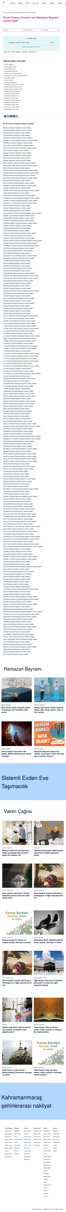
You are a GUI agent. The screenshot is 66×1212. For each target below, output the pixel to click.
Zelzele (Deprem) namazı (46, 1193)
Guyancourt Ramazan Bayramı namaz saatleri (18, 308)
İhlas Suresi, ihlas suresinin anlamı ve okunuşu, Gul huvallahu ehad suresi (15, 709)
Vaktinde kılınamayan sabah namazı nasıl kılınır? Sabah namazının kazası (48, 852)
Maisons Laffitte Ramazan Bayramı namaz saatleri (19, 396)
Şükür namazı (47, 1134)
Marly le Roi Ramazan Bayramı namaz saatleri (18, 406)
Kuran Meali (56, 1134)
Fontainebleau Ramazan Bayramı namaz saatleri (19, 273)
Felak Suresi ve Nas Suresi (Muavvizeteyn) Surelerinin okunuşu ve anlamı (17, 1072)
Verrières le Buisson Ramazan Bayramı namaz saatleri (20, 599)
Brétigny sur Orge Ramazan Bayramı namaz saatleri (20, 185)
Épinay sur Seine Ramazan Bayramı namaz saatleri (19, 647)
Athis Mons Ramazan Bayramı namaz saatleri (18, 143)
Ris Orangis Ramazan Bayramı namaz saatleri (18, 506)
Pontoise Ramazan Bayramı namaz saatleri (17, 499)
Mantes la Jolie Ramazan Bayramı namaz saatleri (19, 401)
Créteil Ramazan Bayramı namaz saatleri (16, 253)
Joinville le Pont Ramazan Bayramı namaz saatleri (19, 321)
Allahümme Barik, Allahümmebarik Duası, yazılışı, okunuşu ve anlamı (48, 941)
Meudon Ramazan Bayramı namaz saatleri (17, 418)
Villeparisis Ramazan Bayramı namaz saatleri (17, 619)
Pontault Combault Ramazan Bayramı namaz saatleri (20, 496)
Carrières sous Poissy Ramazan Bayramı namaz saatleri (21, 190)
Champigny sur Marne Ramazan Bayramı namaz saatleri (21, 198)
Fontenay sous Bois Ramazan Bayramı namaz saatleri (20, 278)
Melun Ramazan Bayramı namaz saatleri (16, 416)
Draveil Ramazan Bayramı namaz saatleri (16, 266)
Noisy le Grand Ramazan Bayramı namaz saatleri (19, 466)
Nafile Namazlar (6, 749)
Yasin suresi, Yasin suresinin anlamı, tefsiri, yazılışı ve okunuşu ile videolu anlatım (48, 1029)
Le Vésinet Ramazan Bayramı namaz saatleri (17, 363)
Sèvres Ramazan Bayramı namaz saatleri (16, 576)
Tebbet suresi (27, 1151)
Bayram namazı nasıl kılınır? (31, 47)
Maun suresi (27, 1139)
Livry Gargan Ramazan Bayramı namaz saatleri (18, 386)
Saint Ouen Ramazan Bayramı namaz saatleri (18, 541)
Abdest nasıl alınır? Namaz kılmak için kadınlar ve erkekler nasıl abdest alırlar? (16, 1029)
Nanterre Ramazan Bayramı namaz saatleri (17, 451)
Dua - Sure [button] (36, 3)
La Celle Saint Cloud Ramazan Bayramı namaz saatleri (21, 328)
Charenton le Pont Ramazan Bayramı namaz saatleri (20, 203)
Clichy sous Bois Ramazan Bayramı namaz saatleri (19, 233)
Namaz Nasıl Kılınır (40, 978)
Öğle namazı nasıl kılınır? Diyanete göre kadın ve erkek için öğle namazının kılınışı (48, 982)
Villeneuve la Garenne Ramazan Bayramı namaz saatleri (21, 614)
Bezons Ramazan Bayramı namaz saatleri (16, 158)
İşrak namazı (47, 1136)
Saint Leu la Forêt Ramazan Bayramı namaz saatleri (20, 531)
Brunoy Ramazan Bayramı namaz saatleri (16, 180)
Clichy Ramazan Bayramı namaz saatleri (16, 230)
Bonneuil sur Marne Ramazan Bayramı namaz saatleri (20, 170)
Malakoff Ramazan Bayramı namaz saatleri (17, 398)
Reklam (55, 1148)
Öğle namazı (37, 1134)
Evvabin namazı (48, 1156)
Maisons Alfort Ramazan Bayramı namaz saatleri (19, 393)
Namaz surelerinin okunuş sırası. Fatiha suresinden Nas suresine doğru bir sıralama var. (16, 852)
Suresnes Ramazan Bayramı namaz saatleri (17, 574)
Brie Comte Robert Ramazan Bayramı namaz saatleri (20, 178)
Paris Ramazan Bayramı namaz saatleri (16, 486)
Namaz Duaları (38, 937)
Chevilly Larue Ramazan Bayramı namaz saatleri (19, 215)
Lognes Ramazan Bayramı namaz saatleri (16, 388)
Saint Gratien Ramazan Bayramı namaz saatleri (18, 529)
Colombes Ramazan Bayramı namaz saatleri (17, 235)
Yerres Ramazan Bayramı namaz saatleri (16, 642)
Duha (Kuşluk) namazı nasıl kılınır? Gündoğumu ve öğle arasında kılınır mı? (48, 895)
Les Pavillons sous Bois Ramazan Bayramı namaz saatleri (22, 373)
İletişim (55, 1151)
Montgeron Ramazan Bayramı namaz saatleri (17, 434)
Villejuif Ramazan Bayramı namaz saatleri (16, 607)
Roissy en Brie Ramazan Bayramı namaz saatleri (19, 509)
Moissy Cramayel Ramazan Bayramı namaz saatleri (20, 424)
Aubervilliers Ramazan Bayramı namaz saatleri (18, 145)
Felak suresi (27, 1156)
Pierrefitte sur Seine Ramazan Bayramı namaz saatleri (20, 489)
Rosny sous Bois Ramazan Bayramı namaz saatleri (19, 514)
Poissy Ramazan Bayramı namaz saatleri (16, 494)
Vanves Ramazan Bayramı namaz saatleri (16, 591)
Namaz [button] (44, 3)
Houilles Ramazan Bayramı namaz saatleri (17, 313)
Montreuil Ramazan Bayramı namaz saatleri (17, 444)
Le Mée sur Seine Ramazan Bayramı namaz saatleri (20, 348)
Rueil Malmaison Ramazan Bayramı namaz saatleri (19, 516)
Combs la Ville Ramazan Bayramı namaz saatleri (19, 238)
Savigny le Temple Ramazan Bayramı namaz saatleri (20, 556)
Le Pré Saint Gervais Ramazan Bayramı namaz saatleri (21, 361)
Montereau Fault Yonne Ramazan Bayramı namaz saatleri (21, 426)
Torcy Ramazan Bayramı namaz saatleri (16, 584)
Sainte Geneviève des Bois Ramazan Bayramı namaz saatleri (23, 546)
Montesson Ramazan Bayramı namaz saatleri (18, 428)
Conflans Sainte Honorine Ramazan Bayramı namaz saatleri (22, 240)
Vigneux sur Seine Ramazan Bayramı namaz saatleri (20, 604)
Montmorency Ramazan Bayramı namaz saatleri (18, 441)
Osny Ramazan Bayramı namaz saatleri (16, 476)
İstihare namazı (47, 1139)
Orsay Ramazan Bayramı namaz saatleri (16, 474)
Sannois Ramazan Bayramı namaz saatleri (17, 549)
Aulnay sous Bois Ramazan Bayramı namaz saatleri (20, 148)
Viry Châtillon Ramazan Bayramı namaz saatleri (18, 634)
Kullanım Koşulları (36, 1209)
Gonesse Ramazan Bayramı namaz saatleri (17, 301)
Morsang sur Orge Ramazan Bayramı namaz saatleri (20, 449)
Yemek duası (8, 1156)
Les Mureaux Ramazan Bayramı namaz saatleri (18, 371)
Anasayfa (12, 3)
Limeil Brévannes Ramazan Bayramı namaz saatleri (20, 383)
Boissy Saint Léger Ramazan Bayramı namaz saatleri (20, 165)
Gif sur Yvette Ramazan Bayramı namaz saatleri (18, 298)
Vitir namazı (37, 1145)
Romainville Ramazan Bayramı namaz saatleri (18, 511)
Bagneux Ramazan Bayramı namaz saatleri (17, 153)
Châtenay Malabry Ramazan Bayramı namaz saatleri (20, 223)
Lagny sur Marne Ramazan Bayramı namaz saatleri (19, 338)
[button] (12, 3)
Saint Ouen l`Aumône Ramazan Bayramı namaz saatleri (21, 544)
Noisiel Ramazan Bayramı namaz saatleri (16, 464)
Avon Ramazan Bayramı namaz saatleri (16, 150)
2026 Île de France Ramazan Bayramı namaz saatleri (19, 12)
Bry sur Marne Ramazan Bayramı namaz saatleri (19, 183)
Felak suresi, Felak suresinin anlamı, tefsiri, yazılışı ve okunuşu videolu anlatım (48, 1072)
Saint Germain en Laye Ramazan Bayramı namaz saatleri (21, 526)
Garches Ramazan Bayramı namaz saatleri (17, 288)
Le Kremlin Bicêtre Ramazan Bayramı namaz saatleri (20, 346)
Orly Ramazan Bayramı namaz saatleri (15, 471)
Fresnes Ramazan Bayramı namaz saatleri (17, 283)
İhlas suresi (27, 1154)
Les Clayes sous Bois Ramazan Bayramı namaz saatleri (21, 366)
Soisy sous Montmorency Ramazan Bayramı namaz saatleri (22, 566)
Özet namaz (17, 1145)
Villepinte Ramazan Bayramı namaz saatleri (17, 622)
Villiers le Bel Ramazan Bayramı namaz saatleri (18, 624)
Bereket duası (8, 1154)
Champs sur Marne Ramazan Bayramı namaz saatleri (20, 200)
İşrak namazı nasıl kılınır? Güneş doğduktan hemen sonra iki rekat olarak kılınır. (15, 895)
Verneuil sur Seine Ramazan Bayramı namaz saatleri (20, 597)
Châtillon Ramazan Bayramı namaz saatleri (17, 225)
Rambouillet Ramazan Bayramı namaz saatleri (18, 504)
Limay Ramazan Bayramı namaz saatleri (16, 381)
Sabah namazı (37, 1131)
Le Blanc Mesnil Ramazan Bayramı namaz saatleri (19, 341)
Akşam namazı (37, 1139)
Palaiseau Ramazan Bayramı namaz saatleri (17, 481)
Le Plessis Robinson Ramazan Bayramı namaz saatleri (21, 356)
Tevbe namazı (47, 1159)
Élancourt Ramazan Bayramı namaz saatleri (17, 644)
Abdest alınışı (8, 1131)
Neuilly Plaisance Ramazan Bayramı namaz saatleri (19, 454)
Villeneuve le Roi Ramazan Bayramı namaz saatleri (19, 617)
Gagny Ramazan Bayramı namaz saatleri (16, 286)
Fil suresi (26, 1134)
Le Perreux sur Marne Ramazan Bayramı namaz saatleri (21, 353)
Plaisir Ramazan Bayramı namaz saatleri (16, 491)
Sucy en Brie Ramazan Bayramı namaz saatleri (18, 571)
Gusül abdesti (8, 1134)
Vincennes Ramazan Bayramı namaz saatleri (17, 629)
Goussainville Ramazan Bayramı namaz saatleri (18, 303)
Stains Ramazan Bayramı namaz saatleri (16, 569)
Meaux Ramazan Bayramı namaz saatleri (16, 413)
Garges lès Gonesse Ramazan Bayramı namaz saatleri (21, 291)
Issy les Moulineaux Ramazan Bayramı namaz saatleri (20, 316)
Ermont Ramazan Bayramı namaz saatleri (16, 271)
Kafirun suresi (27, 1145)
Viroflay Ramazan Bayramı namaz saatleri (16, 632)
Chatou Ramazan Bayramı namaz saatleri (16, 205)
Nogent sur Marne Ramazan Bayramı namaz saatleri (20, 461)
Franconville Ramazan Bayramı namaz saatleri (18, 281)
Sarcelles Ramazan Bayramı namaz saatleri (17, 551)
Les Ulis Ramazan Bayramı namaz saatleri (17, 376)
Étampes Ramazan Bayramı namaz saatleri (17, 652)
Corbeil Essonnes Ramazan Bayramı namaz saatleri (20, 243)
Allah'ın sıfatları (8, 1148)
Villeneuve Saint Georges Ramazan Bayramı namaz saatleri (22, 612)
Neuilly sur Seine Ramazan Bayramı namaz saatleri (19, 459)
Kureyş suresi (27, 1136)
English (55, 1145)
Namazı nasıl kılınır (39, 705)
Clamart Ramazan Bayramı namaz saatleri (17, 228)
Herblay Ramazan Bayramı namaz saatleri (16, 311)
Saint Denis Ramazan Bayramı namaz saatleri (18, 524)
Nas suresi (26, 1159)
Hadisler (51, 3)
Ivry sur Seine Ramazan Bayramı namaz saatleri (18, 318)
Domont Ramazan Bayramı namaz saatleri (17, 261)
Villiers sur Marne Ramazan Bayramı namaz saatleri (20, 627)
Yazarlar (37, 848)
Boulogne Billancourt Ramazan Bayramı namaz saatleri (21, 173)
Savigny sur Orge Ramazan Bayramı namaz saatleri (20, 559)
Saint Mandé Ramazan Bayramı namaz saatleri (18, 534)
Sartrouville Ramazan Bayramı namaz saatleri (18, 554)
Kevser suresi (27, 1142)
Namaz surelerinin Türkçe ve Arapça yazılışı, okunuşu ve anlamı (16, 941)
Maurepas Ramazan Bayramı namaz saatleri (17, 411)
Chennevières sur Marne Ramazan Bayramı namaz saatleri (22, 213)
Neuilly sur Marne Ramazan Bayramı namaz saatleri (20, 456)
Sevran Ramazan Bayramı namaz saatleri (16, 564)
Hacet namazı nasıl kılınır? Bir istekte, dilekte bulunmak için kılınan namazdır (16, 753)
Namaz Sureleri (5, 705)
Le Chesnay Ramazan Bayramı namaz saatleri (18, 343)
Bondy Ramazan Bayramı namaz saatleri (16, 168)
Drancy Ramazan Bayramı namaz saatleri (16, 263)
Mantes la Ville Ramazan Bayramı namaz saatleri (19, 403)
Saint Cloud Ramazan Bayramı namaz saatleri (18, 519)
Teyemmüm (8, 1136)
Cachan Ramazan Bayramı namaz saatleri (16, 188)
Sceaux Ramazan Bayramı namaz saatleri (16, 561)
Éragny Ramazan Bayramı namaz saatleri (16, 649)
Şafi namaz (17, 1148)
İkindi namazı (37, 1136)
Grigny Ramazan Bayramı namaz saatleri (16, 306)
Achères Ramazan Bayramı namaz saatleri (17, 128)
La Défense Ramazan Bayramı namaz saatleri (18, 333)
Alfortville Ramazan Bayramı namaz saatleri (17, 130)
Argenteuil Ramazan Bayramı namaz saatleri (17, 138)
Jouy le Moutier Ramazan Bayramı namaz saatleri (19, 323)
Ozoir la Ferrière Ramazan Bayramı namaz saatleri (19, 479)
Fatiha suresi (27, 1131)
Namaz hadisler (9, 1139)
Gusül (27, 3)
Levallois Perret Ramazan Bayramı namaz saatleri (19, 378)
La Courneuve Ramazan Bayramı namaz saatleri (19, 331)
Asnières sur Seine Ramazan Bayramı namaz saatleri (20, 140)
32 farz (6, 1151)
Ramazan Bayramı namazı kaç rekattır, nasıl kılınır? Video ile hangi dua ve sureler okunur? (49, 753)
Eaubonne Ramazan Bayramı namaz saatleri (17, 268)
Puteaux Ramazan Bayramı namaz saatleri (17, 501)
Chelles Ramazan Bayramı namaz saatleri (16, 210)
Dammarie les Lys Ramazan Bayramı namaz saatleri (20, 256)
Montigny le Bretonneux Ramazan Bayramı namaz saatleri (22, 436)
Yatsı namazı (37, 1142)
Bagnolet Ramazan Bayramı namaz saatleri (17, 155)
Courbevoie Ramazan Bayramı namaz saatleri (18, 250)
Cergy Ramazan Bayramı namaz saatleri (16, 193)
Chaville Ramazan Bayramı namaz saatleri (17, 208)
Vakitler (60, 3)
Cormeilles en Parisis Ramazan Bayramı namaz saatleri (21, 246)
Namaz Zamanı (60, 1209)
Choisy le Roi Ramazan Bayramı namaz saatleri (18, 220)
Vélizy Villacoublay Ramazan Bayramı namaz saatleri (20, 639)
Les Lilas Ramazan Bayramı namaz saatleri (17, 368)
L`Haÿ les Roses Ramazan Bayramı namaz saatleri (19, 326)
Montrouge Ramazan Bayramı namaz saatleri (17, 446)
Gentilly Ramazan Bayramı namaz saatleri (16, 296)
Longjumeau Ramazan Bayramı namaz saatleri (18, 391)
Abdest (21, 3)
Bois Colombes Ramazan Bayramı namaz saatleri (19, 163)
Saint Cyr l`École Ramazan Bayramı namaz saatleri (19, 521)
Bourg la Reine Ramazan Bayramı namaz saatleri (19, 175)
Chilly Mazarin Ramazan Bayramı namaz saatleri (19, 218)
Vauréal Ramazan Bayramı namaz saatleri (16, 594)
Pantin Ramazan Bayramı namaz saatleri (16, 484)
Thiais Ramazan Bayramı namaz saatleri (16, 581)
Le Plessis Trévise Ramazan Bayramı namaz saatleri (20, 358)
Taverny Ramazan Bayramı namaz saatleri (17, 579)
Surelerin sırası (8, 1145)
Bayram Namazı (38, 749)
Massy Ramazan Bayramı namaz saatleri (16, 409)
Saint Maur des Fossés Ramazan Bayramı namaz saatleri (21, 536)
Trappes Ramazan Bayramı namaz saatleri (17, 587)
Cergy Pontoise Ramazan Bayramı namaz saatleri (19, 195)
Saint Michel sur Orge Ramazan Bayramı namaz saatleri (21, 539)
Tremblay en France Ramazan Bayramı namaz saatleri (20, 589)
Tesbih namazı (47, 1142)
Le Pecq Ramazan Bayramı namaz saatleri (17, 351)
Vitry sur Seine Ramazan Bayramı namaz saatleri (19, 637)
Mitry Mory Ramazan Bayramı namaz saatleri (17, 421)
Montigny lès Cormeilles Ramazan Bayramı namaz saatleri (22, 439)
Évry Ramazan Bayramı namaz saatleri (15, 654)
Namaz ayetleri (8, 1142)
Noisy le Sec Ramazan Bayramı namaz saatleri (18, 469)
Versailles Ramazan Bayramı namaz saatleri (17, 602)
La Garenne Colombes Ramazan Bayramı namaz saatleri (21, 336)
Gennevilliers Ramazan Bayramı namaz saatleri (18, 293)
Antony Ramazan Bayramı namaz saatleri (16, 133)
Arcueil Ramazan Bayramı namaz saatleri (16, 135)
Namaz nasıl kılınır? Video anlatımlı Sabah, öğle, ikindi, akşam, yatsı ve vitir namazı (48, 709)
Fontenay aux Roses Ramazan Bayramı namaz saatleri (21, 276)
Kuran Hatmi (56, 1136)
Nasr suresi (27, 1148)
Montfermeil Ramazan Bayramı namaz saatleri (18, 431)
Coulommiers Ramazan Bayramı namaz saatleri (18, 248)
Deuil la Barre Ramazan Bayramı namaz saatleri (18, 258)
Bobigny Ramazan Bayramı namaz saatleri (17, 160)
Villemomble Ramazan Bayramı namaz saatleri (18, 609)
